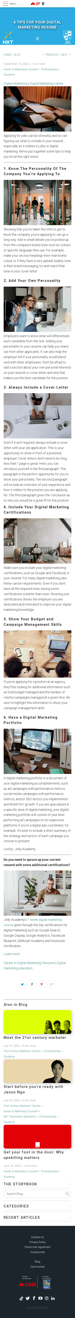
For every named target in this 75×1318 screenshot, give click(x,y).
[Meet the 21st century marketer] (37, 1022)
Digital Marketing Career (47, 83)
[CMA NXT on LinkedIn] (53, 1298)
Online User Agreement (37, 1247)
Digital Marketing (15, 83)
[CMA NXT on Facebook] (34, 1298)
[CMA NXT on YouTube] (40, 1298)
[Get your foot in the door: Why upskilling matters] (37, 1137)
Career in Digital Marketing (22, 963)
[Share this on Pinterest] (42, 984)
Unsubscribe (37, 1252)
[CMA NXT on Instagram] (47, 1298)
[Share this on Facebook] (32, 984)
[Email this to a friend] (52, 984)
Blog (37, 1261)
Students (9, 74)
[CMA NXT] (37, 3)
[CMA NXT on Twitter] (28, 1298)
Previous (51, 54)
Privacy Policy (37, 1242)
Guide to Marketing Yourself (21, 69)
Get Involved (37, 1266)
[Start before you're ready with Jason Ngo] (37, 1071)
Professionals (49, 69)
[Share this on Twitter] (23, 984)
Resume (49, 963)
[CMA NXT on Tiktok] (21, 1298)
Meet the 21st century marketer (35, 1037)
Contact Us (37, 1237)
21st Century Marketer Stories (22, 1051)
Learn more (12, 954)
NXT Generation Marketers (20, 1116)
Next (64, 54)
